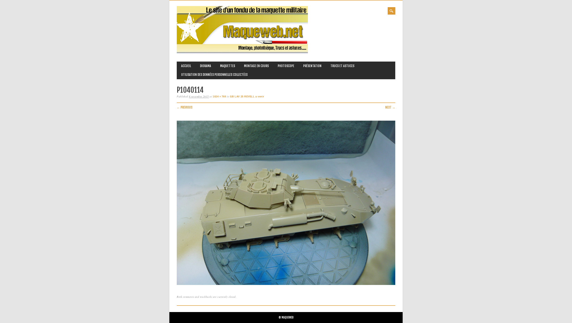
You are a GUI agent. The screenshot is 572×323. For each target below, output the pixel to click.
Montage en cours (256, 66)
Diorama (205, 66)
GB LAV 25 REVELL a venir (247, 96)
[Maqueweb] (242, 53)
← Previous (184, 107)
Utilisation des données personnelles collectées (214, 75)
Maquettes (227, 66)
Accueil (186, 66)
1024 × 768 (219, 96)
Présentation (312, 66)
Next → (390, 107)
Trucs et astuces (342, 66)
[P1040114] (286, 285)
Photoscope (286, 66)
